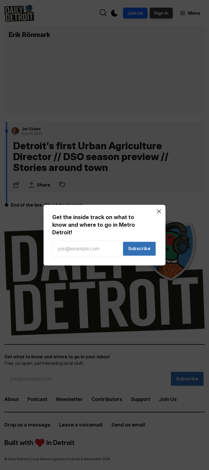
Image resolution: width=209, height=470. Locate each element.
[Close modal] (159, 211)
